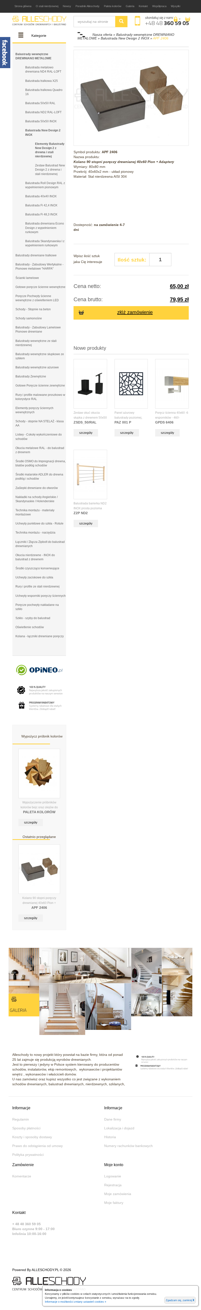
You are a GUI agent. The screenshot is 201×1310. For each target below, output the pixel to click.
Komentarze (21, 1176)
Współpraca (159, 6)
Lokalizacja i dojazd (119, 1128)
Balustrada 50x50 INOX (41, 121)
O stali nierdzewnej (47, 6)
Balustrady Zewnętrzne (30, 376)
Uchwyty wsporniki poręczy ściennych (40, 596)
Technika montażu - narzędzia (35, 532)
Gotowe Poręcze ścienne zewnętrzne (40, 385)
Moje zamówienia (117, 1194)
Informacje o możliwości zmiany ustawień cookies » (75, 1301)
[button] (177, 19)
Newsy (67, 6)
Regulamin (20, 1119)
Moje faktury (113, 1203)
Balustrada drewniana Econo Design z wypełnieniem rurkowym (44, 228)
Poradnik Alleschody (87, 6)
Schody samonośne (28, 318)
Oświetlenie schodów (29, 627)
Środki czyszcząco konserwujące (37, 568)
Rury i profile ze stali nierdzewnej (37, 586)
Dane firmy (112, 1119)
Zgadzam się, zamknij (180, 1300)
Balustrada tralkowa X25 (41, 81)
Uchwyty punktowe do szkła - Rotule (39, 523)
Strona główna (22, 6)
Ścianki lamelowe (27, 278)
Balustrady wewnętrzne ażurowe (37, 367)
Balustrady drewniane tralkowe (36, 255)
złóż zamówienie (135, 312)
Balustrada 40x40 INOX (41, 196)
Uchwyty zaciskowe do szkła (34, 577)
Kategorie (38, 35)
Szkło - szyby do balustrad (32, 618)
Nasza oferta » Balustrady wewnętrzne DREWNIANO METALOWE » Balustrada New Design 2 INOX (125, 36)
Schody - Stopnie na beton (33, 309)
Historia (110, 1137)
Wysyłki (175, 6)
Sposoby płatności (26, 1128)
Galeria (130, 6)
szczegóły (30, 822)
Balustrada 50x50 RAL (40, 103)
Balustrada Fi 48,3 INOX (41, 214)
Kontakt (143, 6)
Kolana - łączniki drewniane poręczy (39, 636)
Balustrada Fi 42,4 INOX (41, 205)
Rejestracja (113, 1185)
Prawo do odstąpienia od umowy (37, 1146)
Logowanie (112, 1176)
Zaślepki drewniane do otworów (36, 488)
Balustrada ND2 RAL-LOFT (43, 112)
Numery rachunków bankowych (128, 1146)
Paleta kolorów (112, 6)
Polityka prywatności (28, 1155)
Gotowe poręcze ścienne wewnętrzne (40, 287)
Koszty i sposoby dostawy (32, 1137)
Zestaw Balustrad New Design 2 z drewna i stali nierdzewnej (50, 169)
